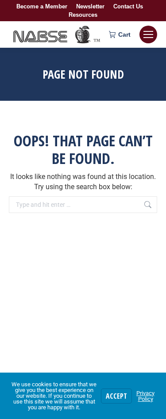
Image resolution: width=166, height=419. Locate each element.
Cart (124, 34)
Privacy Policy (145, 396)
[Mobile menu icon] (148, 34)
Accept (116, 396)
